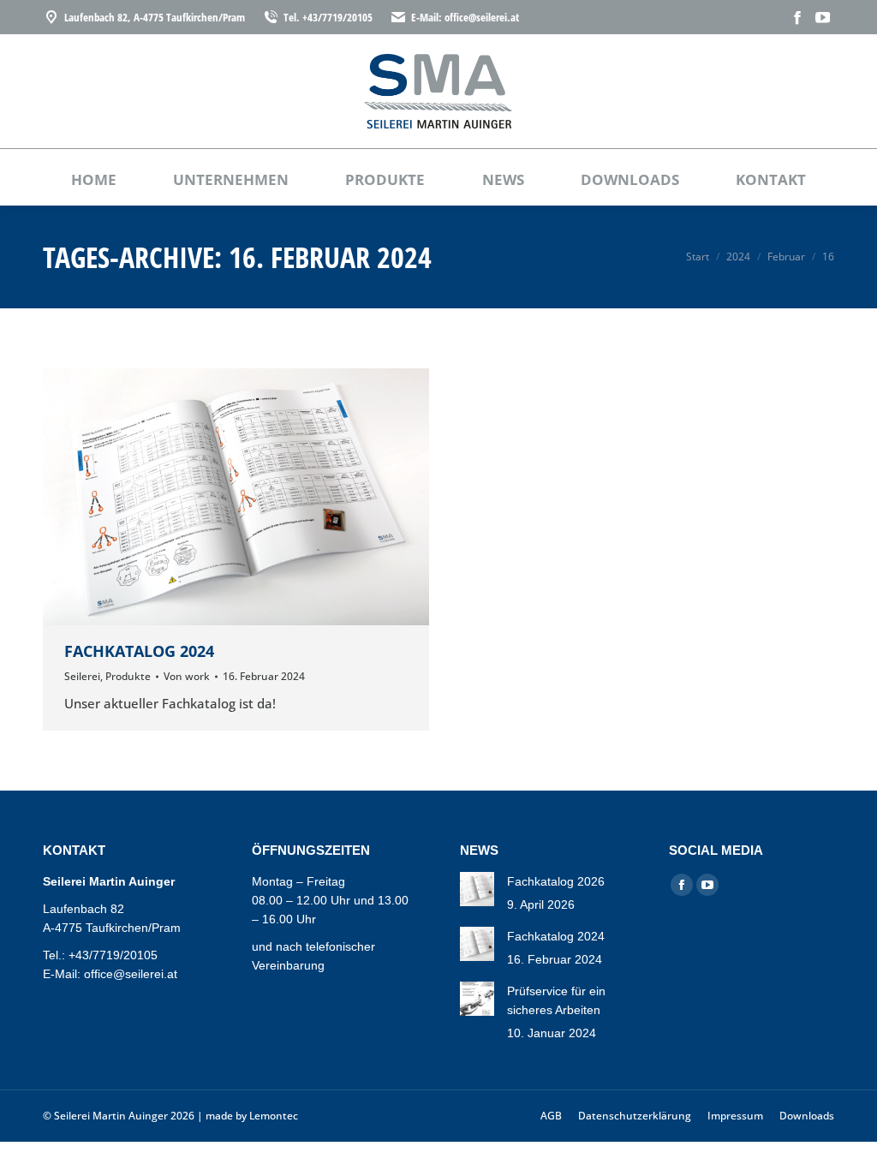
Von (187, 676)
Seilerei (82, 676)
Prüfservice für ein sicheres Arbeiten (556, 1000)
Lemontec (273, 1115)
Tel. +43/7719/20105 (328, 17)
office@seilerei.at (130, 974)
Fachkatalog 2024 (139, 651)
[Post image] (477, 889)
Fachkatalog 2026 (556, 881)
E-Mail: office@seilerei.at (465, 17)
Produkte (128, 676)
